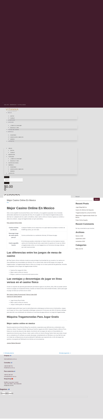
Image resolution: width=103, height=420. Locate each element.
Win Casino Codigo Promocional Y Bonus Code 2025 (22, 294)
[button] (40, 145)
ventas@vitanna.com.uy (10, 376)
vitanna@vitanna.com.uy (10, 359)
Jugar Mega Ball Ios (81, 207)
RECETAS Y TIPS (14, 127)
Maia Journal (79, 249)
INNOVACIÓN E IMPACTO (16, 137)
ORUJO (10, 112)
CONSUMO (11, 122)
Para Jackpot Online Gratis (14, 223)
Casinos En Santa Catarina (14, 296)
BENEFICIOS (11, 120)
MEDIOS (12, 139)
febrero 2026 (79, 236)
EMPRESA (11, 131)
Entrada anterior (8, 353)
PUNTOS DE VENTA (13, 129)
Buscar (7, 177)
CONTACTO (11, 141)
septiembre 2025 (80, 238)
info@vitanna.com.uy (9, 367)
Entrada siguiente (65, 353)
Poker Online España (81, 220)
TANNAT (12, 118)
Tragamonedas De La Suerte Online (86, 213)
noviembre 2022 (80, 241)
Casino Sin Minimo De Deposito (85, 210)
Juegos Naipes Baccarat (14, 343)
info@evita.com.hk (8, 385)
